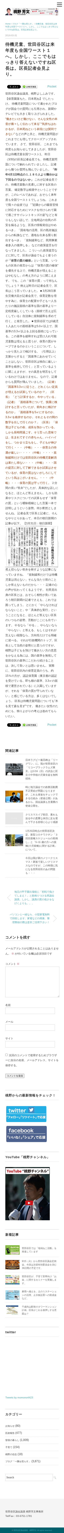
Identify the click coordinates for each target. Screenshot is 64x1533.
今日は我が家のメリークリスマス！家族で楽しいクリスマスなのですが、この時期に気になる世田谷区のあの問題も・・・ (41, 865)
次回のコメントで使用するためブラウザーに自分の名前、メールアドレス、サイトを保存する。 (32, 1060)
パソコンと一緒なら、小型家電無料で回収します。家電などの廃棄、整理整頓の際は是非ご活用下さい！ (30, 918)
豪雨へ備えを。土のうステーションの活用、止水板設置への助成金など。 (39, 1295)
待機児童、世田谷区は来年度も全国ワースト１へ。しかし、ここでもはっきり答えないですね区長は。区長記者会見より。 (31, 27)
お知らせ (10, 1426)
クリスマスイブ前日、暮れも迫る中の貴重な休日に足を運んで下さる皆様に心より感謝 (41, 818)
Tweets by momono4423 (19, 1397)
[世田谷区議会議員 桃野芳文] (32, 10)
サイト (9, 1038)
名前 (8, 1005)
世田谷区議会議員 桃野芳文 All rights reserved (33, 1530)
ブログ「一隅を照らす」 (18, 1461)
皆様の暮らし (12, 1440)
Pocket (51, 86)
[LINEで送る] (29, 86)
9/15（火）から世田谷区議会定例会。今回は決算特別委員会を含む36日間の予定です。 (39, 1264)
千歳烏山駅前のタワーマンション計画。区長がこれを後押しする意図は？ (39, 1310)
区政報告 (10, 1433)
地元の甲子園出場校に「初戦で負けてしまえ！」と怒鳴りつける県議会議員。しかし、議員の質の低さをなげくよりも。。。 (34, 897)
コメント (12, 963)
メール (9, 1021)
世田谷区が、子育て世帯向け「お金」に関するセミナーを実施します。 (39, 1280)
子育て (8, 1447)
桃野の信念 (11, 1454)
